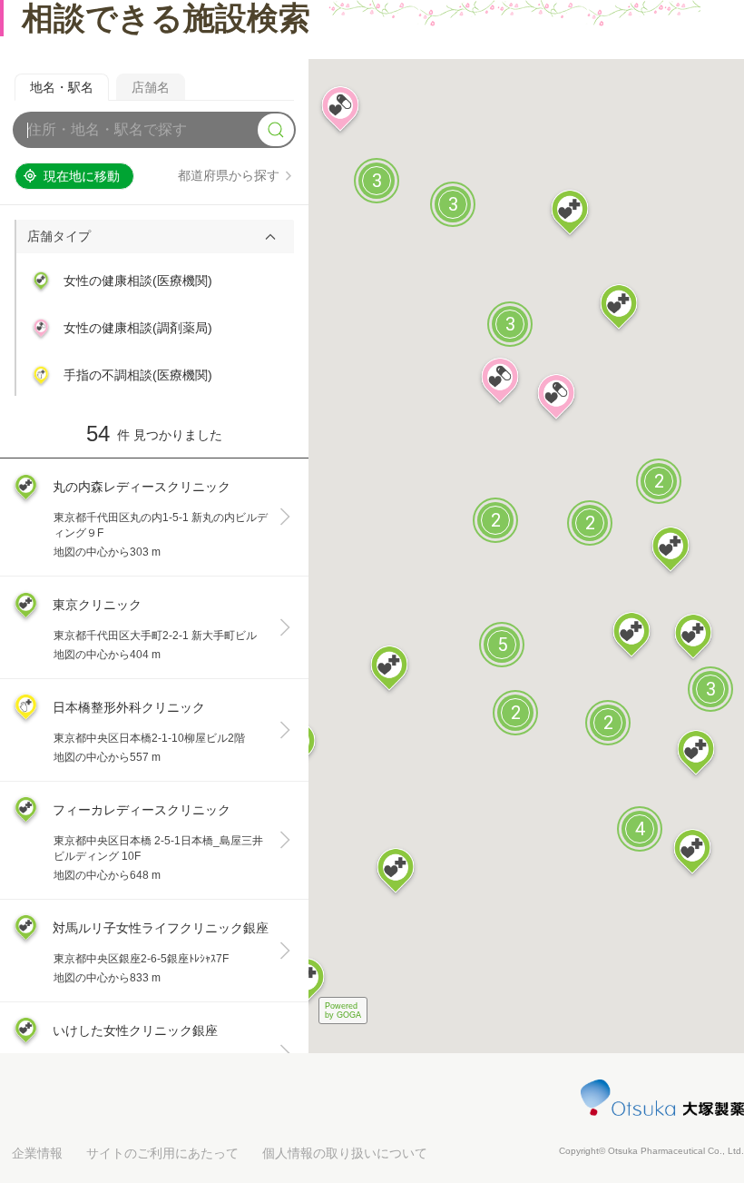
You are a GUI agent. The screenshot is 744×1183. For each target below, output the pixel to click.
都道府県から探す (228, 175)
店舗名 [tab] (151, 87)
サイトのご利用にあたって (162, 1153)
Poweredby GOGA (343, 1010)
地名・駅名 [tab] (61, 87)
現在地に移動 (82, 176)
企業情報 (37, 1153)
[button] (155, 236)
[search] (276, 129)
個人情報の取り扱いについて (344, 1153)
